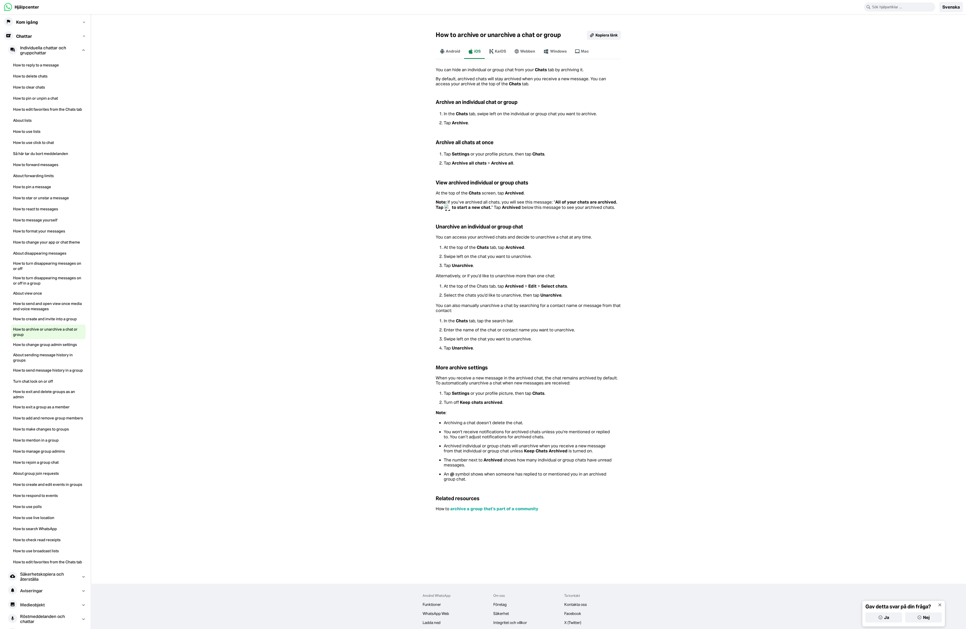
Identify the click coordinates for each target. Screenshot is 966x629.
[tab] (450, 51)
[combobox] (902, 7)
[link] (21, 7)
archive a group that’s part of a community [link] (494, 509)
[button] (951, 7)
